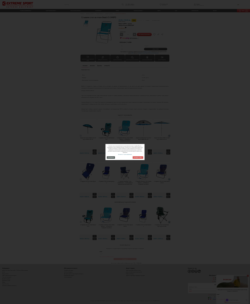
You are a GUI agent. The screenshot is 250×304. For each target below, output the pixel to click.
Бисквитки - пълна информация (125, 154)
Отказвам (110, 157)
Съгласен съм (137, 157)
